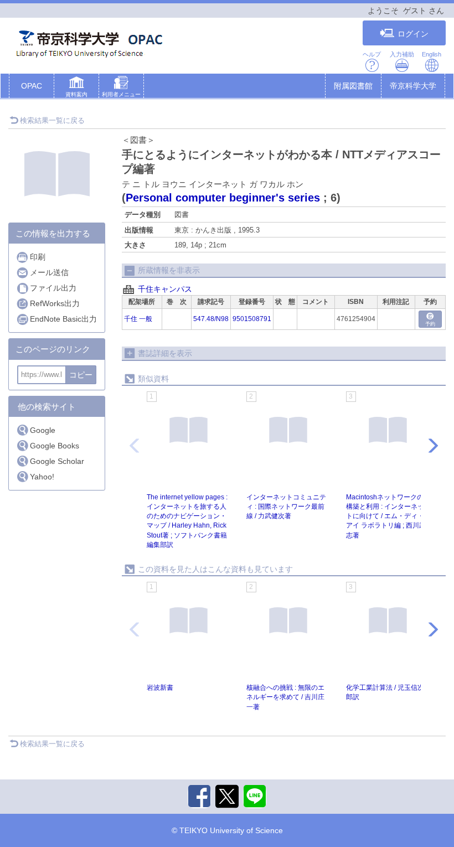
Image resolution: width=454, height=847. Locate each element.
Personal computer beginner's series (223, 198)
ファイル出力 (53, 287)
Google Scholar (57, 461)
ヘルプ (372, 54)
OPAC (31, 85)
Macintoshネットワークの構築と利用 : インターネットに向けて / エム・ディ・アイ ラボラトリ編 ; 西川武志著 (386, 516)
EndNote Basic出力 (63, 318)
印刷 (37, 256)
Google (42, 430)
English (431, 54)
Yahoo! (42, 476)
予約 (430, 324)
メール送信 (49, 272)
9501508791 (252, 319)
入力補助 (402, 54)
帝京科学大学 (413, 85)
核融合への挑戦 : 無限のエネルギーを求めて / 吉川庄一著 (285, 697)
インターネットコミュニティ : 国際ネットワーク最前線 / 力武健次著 (286, 506)
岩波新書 (160, 687)
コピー (80, 374)
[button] (76, 88)
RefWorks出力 (55, 303)
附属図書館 (353, 85)
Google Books (54, 445)
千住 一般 (138, 319)
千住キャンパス (165, 289)
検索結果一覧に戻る (52, 120)
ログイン (413, 33)
